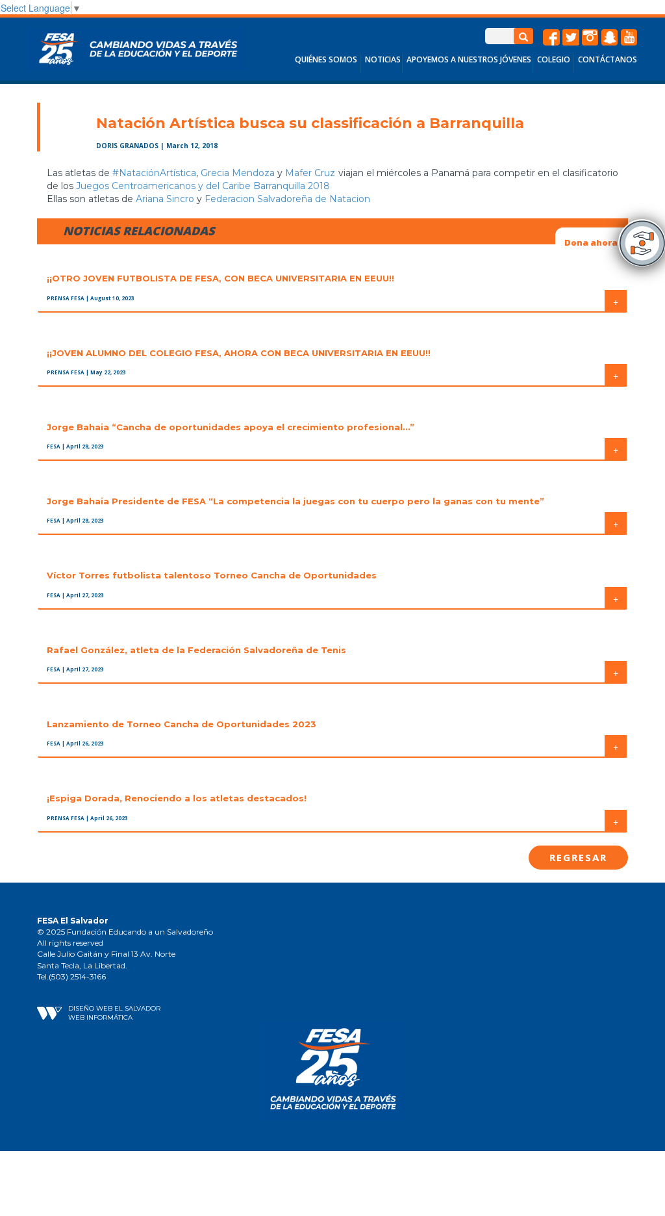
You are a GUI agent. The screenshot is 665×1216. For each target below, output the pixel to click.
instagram (590, 37)
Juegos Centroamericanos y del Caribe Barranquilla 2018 (203, 186)
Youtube (629, 37)
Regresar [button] (578, 857)
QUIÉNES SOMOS (326, 59)
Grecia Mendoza (238, 173)
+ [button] (615, 300)
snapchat (609, 37)
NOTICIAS (383, 59)
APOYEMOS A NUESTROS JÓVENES (469, 59)
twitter (570, 37)
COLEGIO (553, 59)
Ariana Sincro (165, 199)
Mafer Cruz (310, 173)
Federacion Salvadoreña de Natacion (287, 199)
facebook (551, 37)
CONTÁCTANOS (607, 59)
